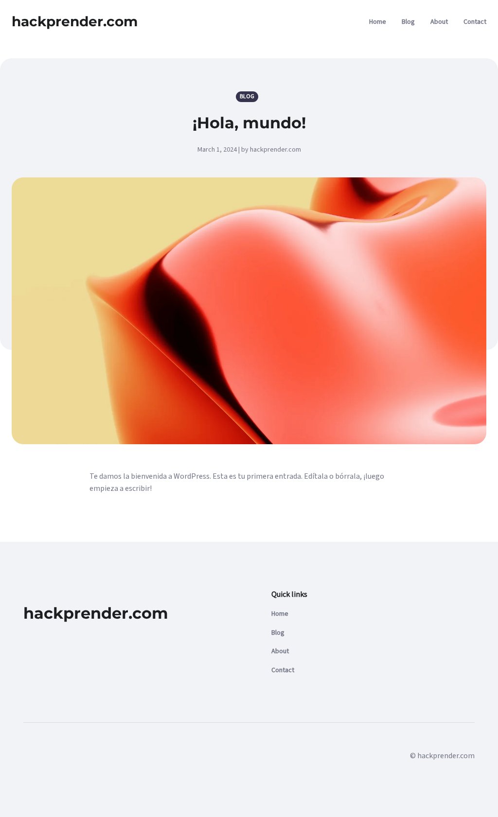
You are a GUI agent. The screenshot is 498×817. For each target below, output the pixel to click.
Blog (408, 22)
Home (377, 22)
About (439, 22)
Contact (474, 22)
